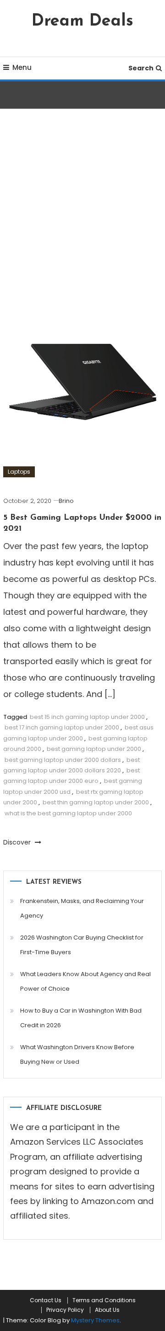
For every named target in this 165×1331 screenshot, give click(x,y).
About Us (107, 1310)
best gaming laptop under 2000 (94, 749)
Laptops (19, 471)
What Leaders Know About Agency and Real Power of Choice (85, 981)
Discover (18, 842)
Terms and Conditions (104, 1300)
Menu (22, 67)
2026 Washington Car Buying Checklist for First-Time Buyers (81, 944)
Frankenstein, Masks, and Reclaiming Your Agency (82, 908)
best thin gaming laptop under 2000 (96, 802)
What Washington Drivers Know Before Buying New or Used (77, 1054)
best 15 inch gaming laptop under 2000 (87, 717)
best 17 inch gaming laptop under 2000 (62, 727)
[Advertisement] (82, 218)
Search (141, 68)
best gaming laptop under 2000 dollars (63, 759)
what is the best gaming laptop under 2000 (68, 813)
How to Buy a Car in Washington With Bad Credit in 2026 (81, 1018)
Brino (66, 500)
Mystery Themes (95, 1320)
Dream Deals (82, 21)
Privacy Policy (65, 1310)
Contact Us (45, 1300)
